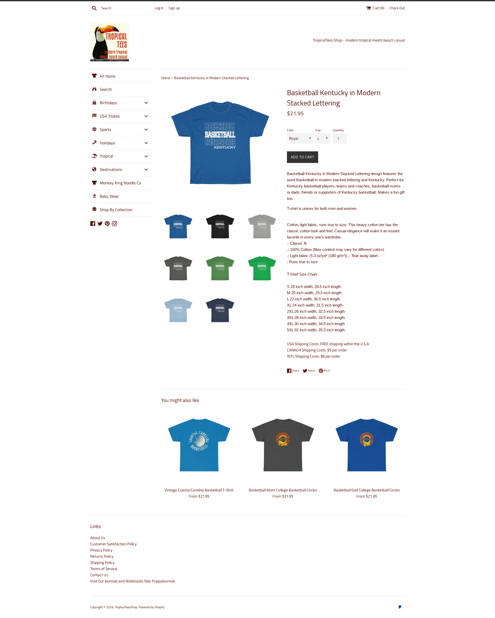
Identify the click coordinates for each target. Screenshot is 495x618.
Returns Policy (101, 556)
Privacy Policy (101, 550)
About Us (97, 538)
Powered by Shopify (151, 607)
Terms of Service (103, 569)
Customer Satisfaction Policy (113, 544)
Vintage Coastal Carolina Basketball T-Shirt (199, 490)
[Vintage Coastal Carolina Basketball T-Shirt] (199, 446)
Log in (159, 8)
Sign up (174, 8)
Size (318, 130)
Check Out (397, 8)
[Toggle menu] (146, 102)
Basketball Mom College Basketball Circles (283, 490)
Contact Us (99, 575)
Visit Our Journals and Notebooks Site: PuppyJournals (132, 581)
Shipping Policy (102, 562)
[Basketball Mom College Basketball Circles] (283, 446)
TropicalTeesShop (126, 607)
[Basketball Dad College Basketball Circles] (367, 446)
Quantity (338, 130)
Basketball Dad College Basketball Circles (367, 490)
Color (290, 130)
